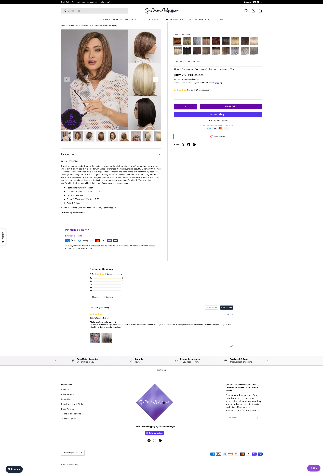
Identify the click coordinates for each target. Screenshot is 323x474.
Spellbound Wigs (72, 465)
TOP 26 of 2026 (154, 19)
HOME (116, 19)
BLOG (221, 19)
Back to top (161, 370)
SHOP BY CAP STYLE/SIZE (201, 19)
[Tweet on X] (183, 144)
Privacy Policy (67, 394)
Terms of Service (68, 418)
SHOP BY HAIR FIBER (173, 19)
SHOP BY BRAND (132, 19)
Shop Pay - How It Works (72, 404)
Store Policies (67, 409)
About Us (65, 389)
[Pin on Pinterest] (194, 144)
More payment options (218, 120)
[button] (260, 11)
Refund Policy (67, 399)
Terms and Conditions (71, 414)
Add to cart (231, 106)
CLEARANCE (104, 19)
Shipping (177, 79)
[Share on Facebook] (188, 144)
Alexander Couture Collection (78, 25)
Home (63, 25)
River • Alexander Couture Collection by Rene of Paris (104, 25)
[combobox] (94, 11)
